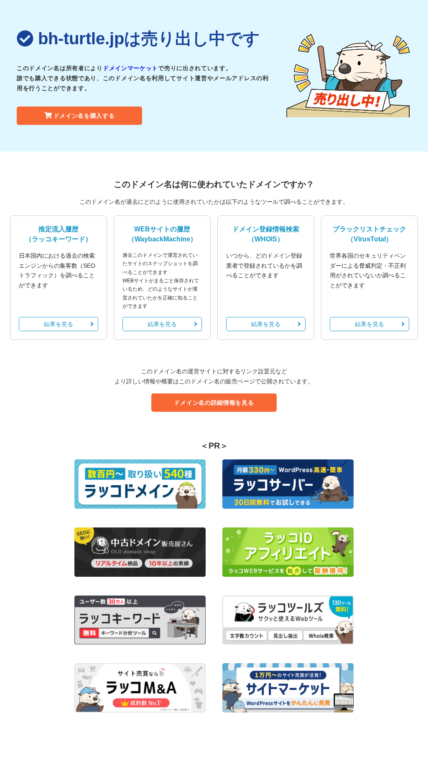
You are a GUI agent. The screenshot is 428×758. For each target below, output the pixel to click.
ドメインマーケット (130, 68)
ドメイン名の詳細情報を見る (214, 402)
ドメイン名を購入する (84, 115)
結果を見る (58, 324)
